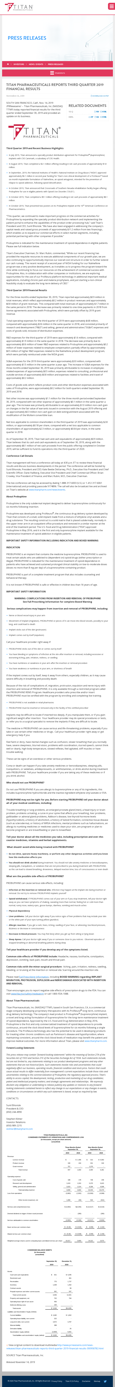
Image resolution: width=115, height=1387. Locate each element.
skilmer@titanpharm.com (19, 1128)
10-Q (71, 111)
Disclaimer (86, 1381)
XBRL (71, 117)
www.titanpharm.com (96, 1041)
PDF (97, 111)
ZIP (91, 117)
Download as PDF (100, 96)
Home (8, 64)
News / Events (36, 64)
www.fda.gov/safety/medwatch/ (27, 993)
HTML (104, 111)
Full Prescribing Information (34, 976)
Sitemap (97, 1381)
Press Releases (55, 64)
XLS (97, 117)
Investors (19, 64)
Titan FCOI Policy (72, 1381)
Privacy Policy (56, 1381)
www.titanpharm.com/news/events (47, 489)
